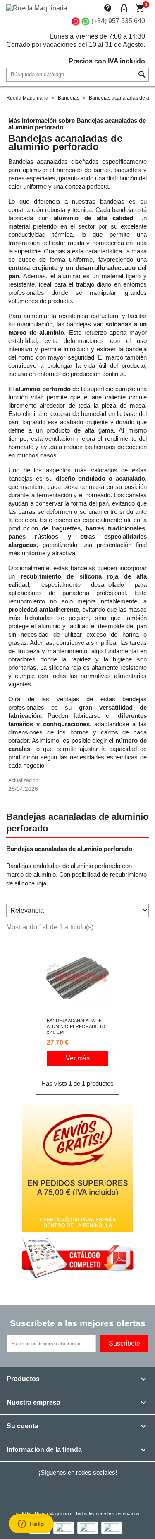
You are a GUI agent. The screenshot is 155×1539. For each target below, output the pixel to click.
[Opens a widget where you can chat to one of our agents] (31, 1524)
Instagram (107, 1491)
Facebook (39, 1491)
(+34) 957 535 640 (118, 20)
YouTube (85, 1491)
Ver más (78, 1058)
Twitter (62, 1491)
